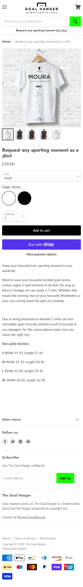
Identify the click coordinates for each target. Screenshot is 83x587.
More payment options (41, 254)
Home (6, 41)
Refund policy (48, 538)
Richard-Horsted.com (31, 517)
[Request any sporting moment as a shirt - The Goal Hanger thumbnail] (7, 134)
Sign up (65, 478)
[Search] (75, 21)
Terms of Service (25, 538)
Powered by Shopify (14, 548)
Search (6, 538)
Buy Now (61, 30)
